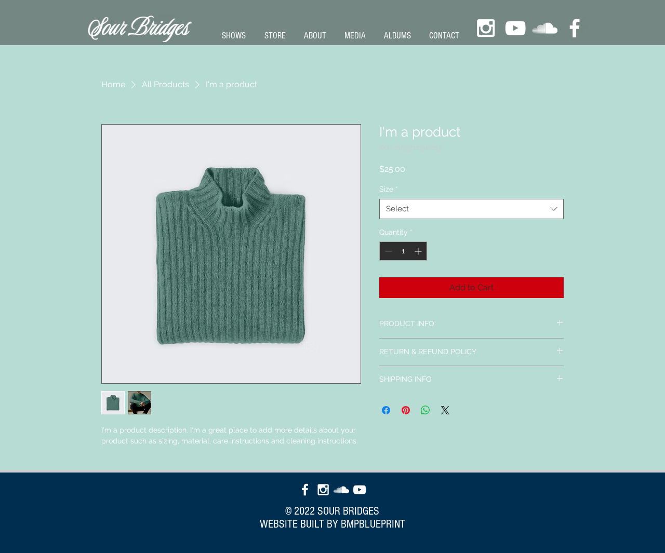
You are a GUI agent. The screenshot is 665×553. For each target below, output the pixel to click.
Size (388, 189)
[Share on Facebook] (386, 410)
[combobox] (471, 209)
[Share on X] (445, 410)
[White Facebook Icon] (574, 28)
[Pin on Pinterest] (406, 410)
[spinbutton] (403, 251)
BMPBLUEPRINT (373, 524)
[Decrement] (387, 251)
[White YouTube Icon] (515, 28)
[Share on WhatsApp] (425, 410)
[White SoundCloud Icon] (545, 28)
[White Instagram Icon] (485, 28)
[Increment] (419, 251)
